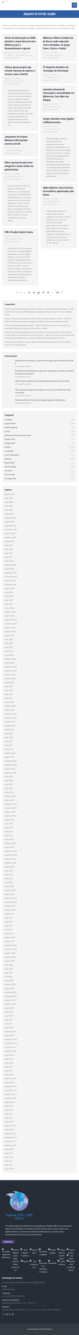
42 (29, 292)
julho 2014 (9, 1059)
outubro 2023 (10, 627)
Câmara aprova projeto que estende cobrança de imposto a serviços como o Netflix (20, 70)
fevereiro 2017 (10, 937)
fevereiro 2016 (10, 984)
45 (43, 292)
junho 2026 (9, 502)
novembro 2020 (11, 765)
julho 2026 (9, 498)
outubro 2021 (10, 722)
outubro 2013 (10, 1094)
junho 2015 (9, 1016)
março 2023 (9, 655)
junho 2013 (9, 1110)
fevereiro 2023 (10, 659)
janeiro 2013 (9, 1129)
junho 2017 (9, 922)
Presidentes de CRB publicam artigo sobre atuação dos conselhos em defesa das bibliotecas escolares (44, 372)
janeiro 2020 (9, 800)
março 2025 (9, 561)
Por (8, 55)
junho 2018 (9, 875)
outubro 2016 (10, 953)
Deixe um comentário (12, 58)
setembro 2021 (10, 726)
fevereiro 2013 (10, 1126)
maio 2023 (9, 647)
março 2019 (9, 839)
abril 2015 (8, 1024)
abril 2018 (8, 882)
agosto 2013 (9, 1102)
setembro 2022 (10, 678)
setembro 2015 (10, 1004)
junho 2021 (9, 737)
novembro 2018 (11, 855)
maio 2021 (9, 741)
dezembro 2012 (11, 1133)
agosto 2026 (9, 494)
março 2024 (9, 608)
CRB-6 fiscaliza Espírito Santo (19, 232)
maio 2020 (9, 784)
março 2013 (9, 1122)
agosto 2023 (9, 635)
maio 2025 (9, 553)
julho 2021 (9, 733)
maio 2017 (9, 926)
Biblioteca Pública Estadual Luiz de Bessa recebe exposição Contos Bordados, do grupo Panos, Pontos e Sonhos (58, 43)
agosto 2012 (9, 1149)
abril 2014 (8, 1071)
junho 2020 (9, 780)
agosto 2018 (9, 867)
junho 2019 (9, 827)
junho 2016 (9, 969)
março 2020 (9, 792)
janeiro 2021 (9, 757)
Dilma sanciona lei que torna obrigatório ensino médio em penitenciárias (19, 166)
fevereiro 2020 (10, 796)
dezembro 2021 (11, 714)
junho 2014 (9, 1063)
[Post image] (9, 363)
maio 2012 (9, 1161)
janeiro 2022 (9, 710)
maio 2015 (9, 1020)
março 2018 (9, 886)
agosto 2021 (9, 729)
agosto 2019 (9, 820)
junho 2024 (9, 596)
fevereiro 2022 (10, 706)
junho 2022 (9, 690)
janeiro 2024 (9, 616)
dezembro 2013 (11, 1086)
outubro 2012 (10, 1141)
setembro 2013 (10, 1098)
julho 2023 (9, 639)
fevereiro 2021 (10, 753)
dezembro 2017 (11, 898)
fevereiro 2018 (10, 890)
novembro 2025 (11, 529)
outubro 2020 (10, 769)
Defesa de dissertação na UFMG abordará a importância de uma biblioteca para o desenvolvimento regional (20, 43)
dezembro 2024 (11, 573)
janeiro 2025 (9, 569)
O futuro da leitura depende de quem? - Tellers (23, 325)
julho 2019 (9, 824)
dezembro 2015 (11, 992)
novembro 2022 (11, 671)
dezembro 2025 (11, 526)
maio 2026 (9, 506)
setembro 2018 (10, 863)
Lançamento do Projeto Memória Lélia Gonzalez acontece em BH (16, 140)
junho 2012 (9, 1157)
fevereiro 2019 (10, 843)
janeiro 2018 (9, 894)
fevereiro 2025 (10, 565)
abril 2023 (8, 651)
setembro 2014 (10, 1051)
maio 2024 (9, 600)
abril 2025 (8, 557)
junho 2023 (9, 643)
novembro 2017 (11, 902)
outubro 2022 (10, 675)
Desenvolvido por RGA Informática (39, 1329)
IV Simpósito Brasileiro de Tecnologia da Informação (55, 68)
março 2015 (9, 1028)
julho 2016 (9, 965)
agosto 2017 (9, 914)
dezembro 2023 (11, 620)
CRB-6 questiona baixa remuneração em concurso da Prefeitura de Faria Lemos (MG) (42, 391)
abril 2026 (8, 510)
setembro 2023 (10, 631)
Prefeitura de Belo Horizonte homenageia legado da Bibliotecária (40, 400)
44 (39, 292)
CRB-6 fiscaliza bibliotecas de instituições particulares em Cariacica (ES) (42, 381)
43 (34, 292)
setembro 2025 (10, 537)
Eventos (46, 52)
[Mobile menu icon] (74, 5)
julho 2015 (9, 1012)
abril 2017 (8, 929)
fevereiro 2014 (10, 1078)
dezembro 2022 (11, 667)
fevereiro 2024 (10, 612)
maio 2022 (9, 694)
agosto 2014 (9, 1055)
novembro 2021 (11, 718)
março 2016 (9, 980)
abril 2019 (8, 835)
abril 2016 (8, 977)
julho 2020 (9, 777)
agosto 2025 (9, 541)
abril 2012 (8, 1165)
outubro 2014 (10, 1047)
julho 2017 (9, 918)
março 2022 (9, 702)
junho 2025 (9, 549)
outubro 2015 (10, 1000)
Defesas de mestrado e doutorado (17, 52)
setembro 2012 (10, 1145)
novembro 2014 (11, 1043)
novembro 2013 (11, 1090)
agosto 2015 (9, 1008)
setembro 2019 (10, 816)
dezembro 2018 (11, 851)
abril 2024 (8, 604)
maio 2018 (9, 878)
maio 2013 (9, 1114)
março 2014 (9, 1075)
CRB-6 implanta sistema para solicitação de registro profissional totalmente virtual (36, 321)
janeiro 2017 (9, 941)
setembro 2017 (10, 910)
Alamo (51, 14)
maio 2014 (9, 1067)
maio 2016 (9, 973)
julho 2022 (9, 686)
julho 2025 (9, 545)
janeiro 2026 (9, 522)
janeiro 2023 (9, 663)
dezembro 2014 (11, 1039)
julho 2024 (9, 592)
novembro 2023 (11, 624)
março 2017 (9, 933)
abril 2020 (8, 788)
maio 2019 (9, 831)
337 (57, 292)
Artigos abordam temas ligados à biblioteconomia (58, 120)
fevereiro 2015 (10, 1031)
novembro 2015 (11, 996)
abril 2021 (8, 745)
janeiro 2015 (9, 1035)
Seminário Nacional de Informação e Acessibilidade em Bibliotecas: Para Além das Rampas (58, 95)
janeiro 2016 (9, 988)
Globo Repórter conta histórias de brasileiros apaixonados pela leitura (58, 191)
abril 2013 (8, 1118)
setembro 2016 (10, 957)
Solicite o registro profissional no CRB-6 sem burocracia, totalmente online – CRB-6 (37, 318)
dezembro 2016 (11, 945)
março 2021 (9, 749)
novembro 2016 (11, 949)
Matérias (8, 78)
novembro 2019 (11, 808)
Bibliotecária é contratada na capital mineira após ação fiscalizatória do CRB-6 (44, 362)
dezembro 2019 (11, 804)
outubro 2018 (10, 859)
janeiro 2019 (9, 847)
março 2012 (9, 1169)
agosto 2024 (9, 588)
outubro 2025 (10, 533)
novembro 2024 (11, 576)
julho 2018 (9, 871)
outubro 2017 (10, 906)
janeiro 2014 (9, 1082)
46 (48, 292)
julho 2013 (9, 1106)
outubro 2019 (10, 812)
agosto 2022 (9, 682)
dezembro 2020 (11, 761)
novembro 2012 (11, 1137)
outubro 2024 (10, 580)
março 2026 (9, 514)
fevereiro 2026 (10, 518)
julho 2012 (9, 1153)
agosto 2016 (9, 961)
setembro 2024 (10, 584)
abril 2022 (8, 698)
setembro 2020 (10, 773)
